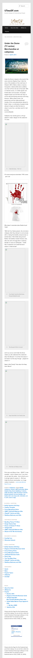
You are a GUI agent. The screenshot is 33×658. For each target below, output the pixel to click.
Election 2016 (10, 594)
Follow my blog (16, 635)
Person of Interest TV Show (12, 526)
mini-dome (22, 496)
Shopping (18, 631)
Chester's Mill (14, 489)
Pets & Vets (7, 556)
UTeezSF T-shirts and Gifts (12, 513)
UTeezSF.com (11, 10)
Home (6, 28)
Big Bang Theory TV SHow (12, 522)
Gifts (12, 632)
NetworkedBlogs (15, 626)
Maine (26, 489)
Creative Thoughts (9, 507)
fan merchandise (18, 494)
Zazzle (6, 569)
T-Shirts (13, 631)
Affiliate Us (23, 28)
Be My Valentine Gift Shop (11, 505)
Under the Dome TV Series (20, 492)
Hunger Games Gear (10, 524)
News (6, 571)
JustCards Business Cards (11, 554)
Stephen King (7, 491)
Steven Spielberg (16, 491)
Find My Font (8, 538)
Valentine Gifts (11, 607)
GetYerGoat (21, 489)
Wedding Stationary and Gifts (12, 515)
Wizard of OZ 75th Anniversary (13, 531)
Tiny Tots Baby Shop (10, 558)
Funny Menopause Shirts (11, 509)
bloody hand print (8, 494)
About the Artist (14, 28)
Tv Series (23, 491)
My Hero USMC (13, 605)
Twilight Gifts (8, 527)
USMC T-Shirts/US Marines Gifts (13, 511)
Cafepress (12, 487)
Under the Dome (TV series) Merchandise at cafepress (12, 47)
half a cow (10, 496)
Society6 (6, 576)
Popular (7, 31)
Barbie (21, 487)
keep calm (16, 496)
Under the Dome (8, 492)
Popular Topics (8, 573)
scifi (7, 497)
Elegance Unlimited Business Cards (14, 549)
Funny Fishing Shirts (10, 551)
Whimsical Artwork (9, 540)
